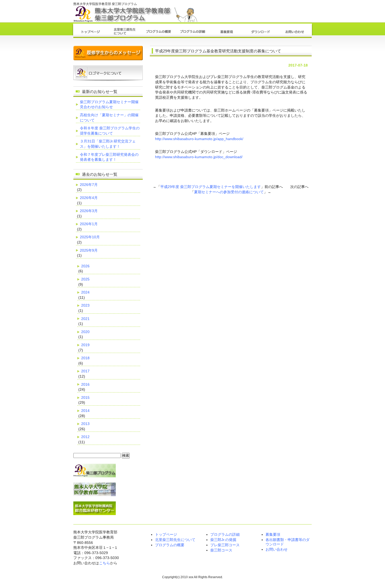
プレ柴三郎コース (225, 545)
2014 (85, 410)
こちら (104, 563)
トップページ (166, 534)
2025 (85, 279)
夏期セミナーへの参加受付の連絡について (229, 192)
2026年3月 (89, 211)
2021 (85, 319)
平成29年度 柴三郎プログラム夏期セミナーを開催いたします (210, 187)
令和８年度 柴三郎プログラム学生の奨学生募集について (110, 130)
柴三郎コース (221, 550)
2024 (85, 292)
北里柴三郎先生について (175, 540)
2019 (85, 345)
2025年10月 (90, 237)
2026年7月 (89, 185)
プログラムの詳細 (225, 534)
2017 (85, 371)
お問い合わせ (277, 549)
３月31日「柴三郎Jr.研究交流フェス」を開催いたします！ (108, 143)
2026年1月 (89, 224)
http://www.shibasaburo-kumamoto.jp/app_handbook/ (199, 139)
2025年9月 (89, 250)
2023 (85, 305)
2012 (85, 437)
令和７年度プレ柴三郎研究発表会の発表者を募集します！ (109, 157)
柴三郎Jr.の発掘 (223, 540)
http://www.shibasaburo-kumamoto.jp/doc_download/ (199, 157)
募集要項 (273, 534)
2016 (85, 384)
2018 (85, 358)
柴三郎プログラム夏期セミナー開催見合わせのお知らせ (109, 104)
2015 (85, 397)
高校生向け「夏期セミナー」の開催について (109, 117)
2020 (85, 332)
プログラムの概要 (169, 545)
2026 (85, 266)
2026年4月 (89, 198)
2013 (85, 424)
